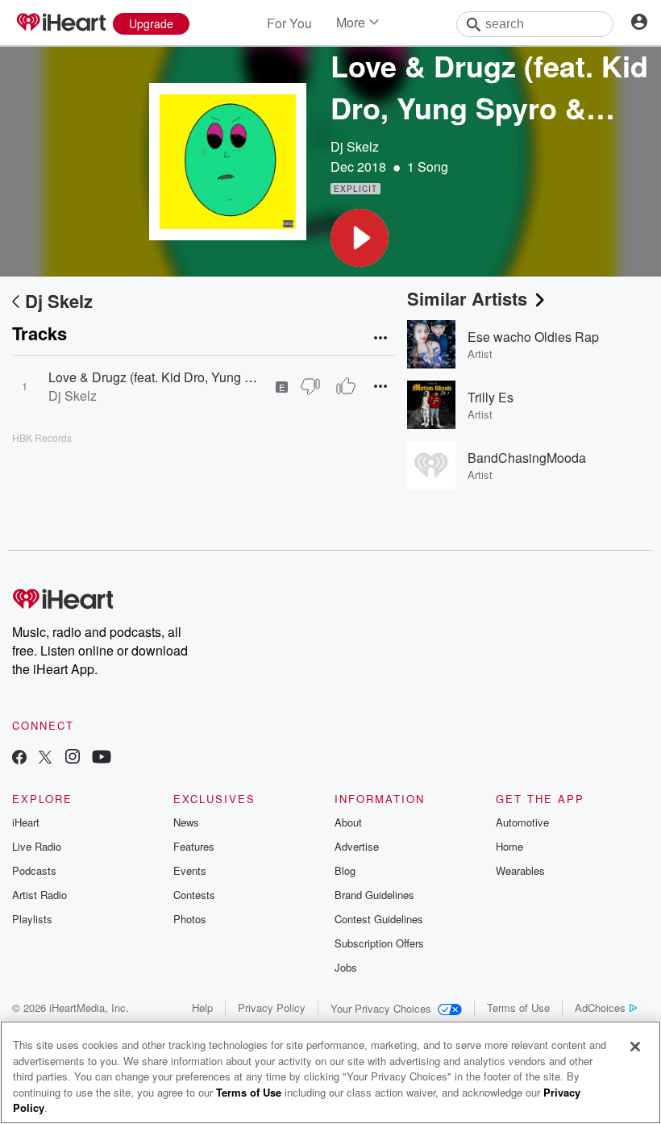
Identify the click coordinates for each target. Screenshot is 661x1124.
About (348, 822)
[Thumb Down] (310, 386)
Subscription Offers (379, 943)
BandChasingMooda (527, 457)
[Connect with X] (45, 758)
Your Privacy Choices (380, 1008)
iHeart (25, 822)
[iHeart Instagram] (72, 758)
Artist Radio (39, 894)
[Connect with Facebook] (19, 758)
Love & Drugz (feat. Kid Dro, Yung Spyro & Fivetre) (192, 377)
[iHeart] (60, 23)
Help (202, 1007)
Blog (345, 870)
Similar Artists (467, 298)
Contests (194, 894)
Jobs (346, 967)
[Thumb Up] (345, 386)
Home (509, 846)
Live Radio (36, 846)
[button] (359, 238)
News (186, 822)
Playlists (32, 918)
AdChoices (600, 1007)
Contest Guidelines (379, 918)
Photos (189, 918)
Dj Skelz (354, 146)
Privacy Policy (272, 1007)
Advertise (357, 846)
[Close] (635, 1046)
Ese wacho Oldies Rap (533, 336)
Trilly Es (490, 397)
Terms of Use (518, 1007)
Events (189, 870)
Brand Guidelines (374, 894)
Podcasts (34, 870)
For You (289, 23)
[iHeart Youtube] (101, 758)
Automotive (522, 822)
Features (193, 846)
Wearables (520, 870)
